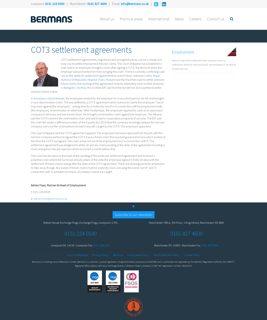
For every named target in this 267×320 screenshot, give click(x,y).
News (179, 18)
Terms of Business (77, 255)
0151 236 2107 (101, 245)
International (158, 18)
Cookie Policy (192, 255)
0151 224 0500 (54, 4)
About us (107, 18)
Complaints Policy (138, 255)
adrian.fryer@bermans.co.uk (50, 198)
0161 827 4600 (97, 4)
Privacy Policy (100, 255)
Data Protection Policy (166, 255)
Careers (195, 18)
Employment (183, 52)
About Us (118, 255)
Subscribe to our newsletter (133, 215)
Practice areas (131, 18)
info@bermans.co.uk (135, 4)
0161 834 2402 (210, 245)
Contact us (215, 18)
